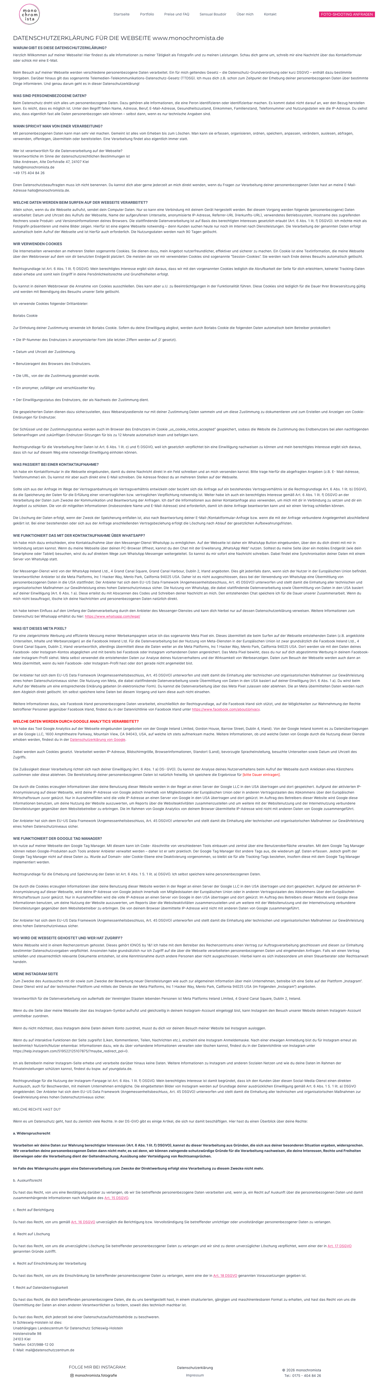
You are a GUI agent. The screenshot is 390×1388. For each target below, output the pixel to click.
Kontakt (270, 14)
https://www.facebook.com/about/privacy (226, 709)
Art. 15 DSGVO (116, 1198)
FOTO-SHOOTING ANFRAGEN (347, 14)
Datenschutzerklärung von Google (97, 740)
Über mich (245, 14)
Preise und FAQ (176, 14)
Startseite (122, 14)
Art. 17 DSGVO (340, 1246)
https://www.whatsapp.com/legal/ (112, 616)
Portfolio (147, 14)
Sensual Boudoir (213, 14)
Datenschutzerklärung (195, 1368)
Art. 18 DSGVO (225, 1276)
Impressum (195, 1375)
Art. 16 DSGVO (83, 1222)
